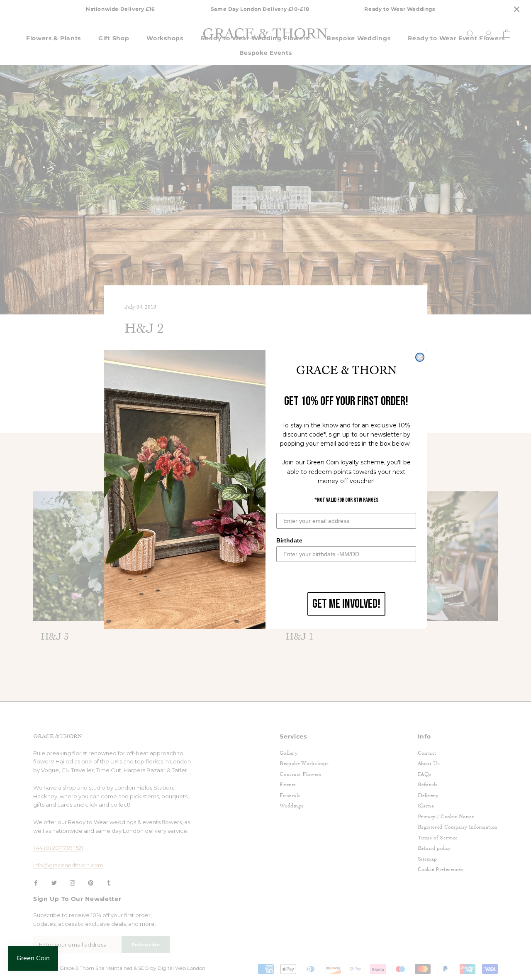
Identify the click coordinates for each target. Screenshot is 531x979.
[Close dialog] (420, 357)
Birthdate (289, 540)
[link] (346, 370)
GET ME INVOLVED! (346, 603)
